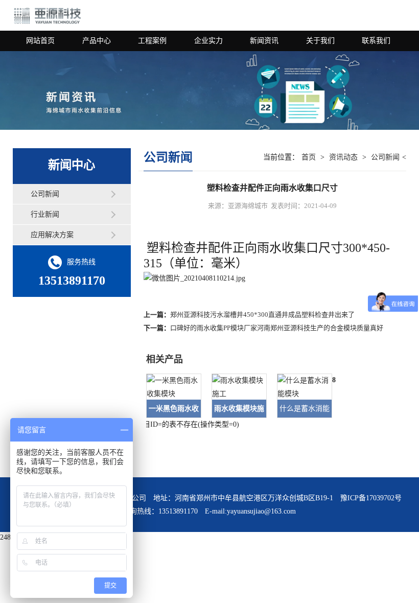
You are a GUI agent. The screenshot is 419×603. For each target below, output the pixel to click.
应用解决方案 (52, 235)
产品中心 (96, 40)
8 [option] (334, 380)
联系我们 (376, 40)
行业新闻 (45, 214)
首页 (308, 157)
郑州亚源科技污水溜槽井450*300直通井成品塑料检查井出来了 (262, 314)
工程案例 (152, 40)
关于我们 (320, 40)
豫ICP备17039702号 (371, 498)
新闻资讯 (264, 40)
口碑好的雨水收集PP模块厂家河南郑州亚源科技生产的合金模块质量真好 (276, 328)
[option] (168, 396)
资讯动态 (343, 157)
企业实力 (208, 40)
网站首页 (40, 40)
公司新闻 (45, 194)
